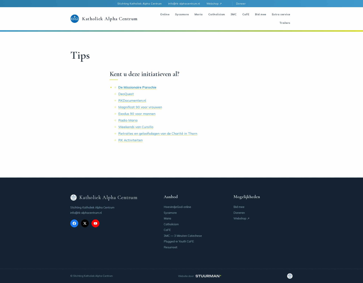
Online (164, 14)
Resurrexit (170, 247)
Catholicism (216, 14)
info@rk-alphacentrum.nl (184, 3)
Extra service (281, 14)
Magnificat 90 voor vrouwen (140, 107)
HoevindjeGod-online (177, 207)
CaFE (245, 14)
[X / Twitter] (85, 223)
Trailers (284, 23)
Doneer (241, 3)
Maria (199, 14)
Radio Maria (127, 120)
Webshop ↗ (214, 3)
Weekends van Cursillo (135, 127)
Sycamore (182, 14)
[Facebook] (74, 223)
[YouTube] (95, 223)
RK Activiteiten (130, 140)
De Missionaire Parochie (137, 87)
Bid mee (260, 14)
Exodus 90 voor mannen (136, 114)
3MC (234, 14)
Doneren (239, 213)
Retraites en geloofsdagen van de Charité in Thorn (157, 133)
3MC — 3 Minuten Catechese (183, 236)
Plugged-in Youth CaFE (179, 241)
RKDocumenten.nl (132, 100)
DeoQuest (126, 94)
